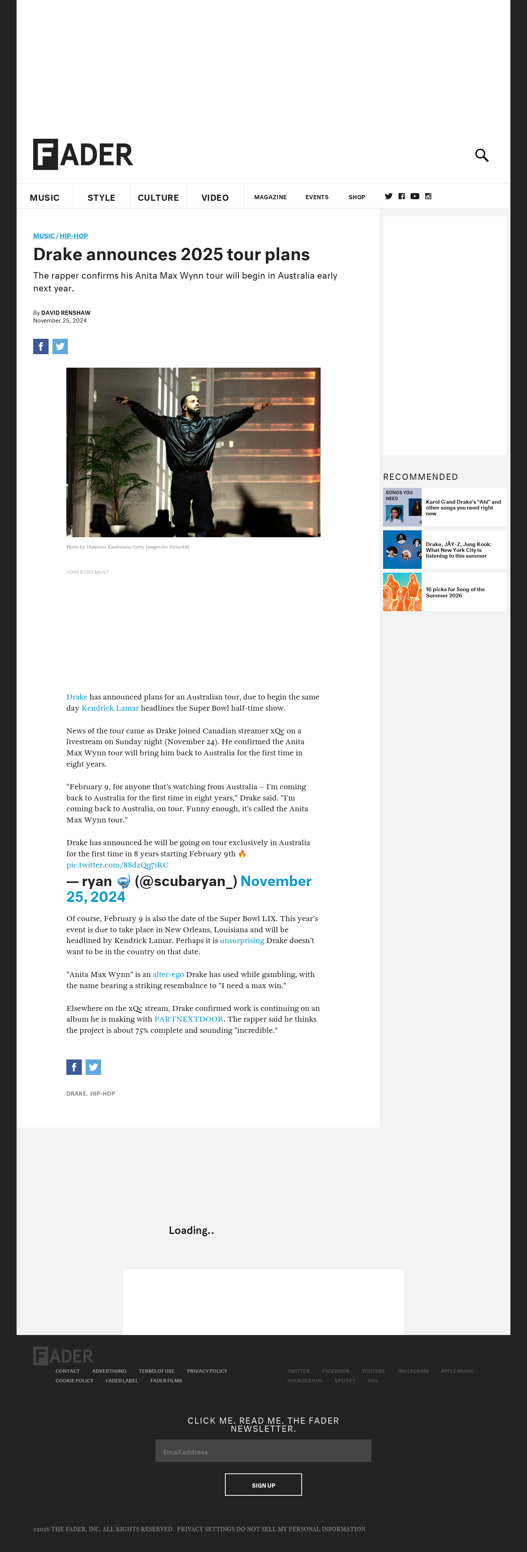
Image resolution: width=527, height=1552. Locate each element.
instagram (428, 196)
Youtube (373, 1370)
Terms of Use (157, 1370)
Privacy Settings (206, 1529)
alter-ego (168, 974)
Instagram (413, 1370)
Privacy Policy (207, 1370)
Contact (68, 1370)
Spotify (345, 1380)
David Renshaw (66, 311)
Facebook (336, 1370)
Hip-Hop (74, 234)
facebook (402, 196)
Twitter (389, 196)
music (44, 234)
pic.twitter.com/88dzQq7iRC (117, 865)
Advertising (109, 1370)
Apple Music (457, 1370)
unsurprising (242, 940)
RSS (373, 1380)
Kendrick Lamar (110, 708)
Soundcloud (305, 1380)
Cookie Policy (74, 1380)
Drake (77, 697)
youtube (414, 196)
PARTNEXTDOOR (188, 1019)
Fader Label (122, 1380)
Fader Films (166, 1380)
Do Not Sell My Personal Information (300, 1529)
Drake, (77, 1093)
